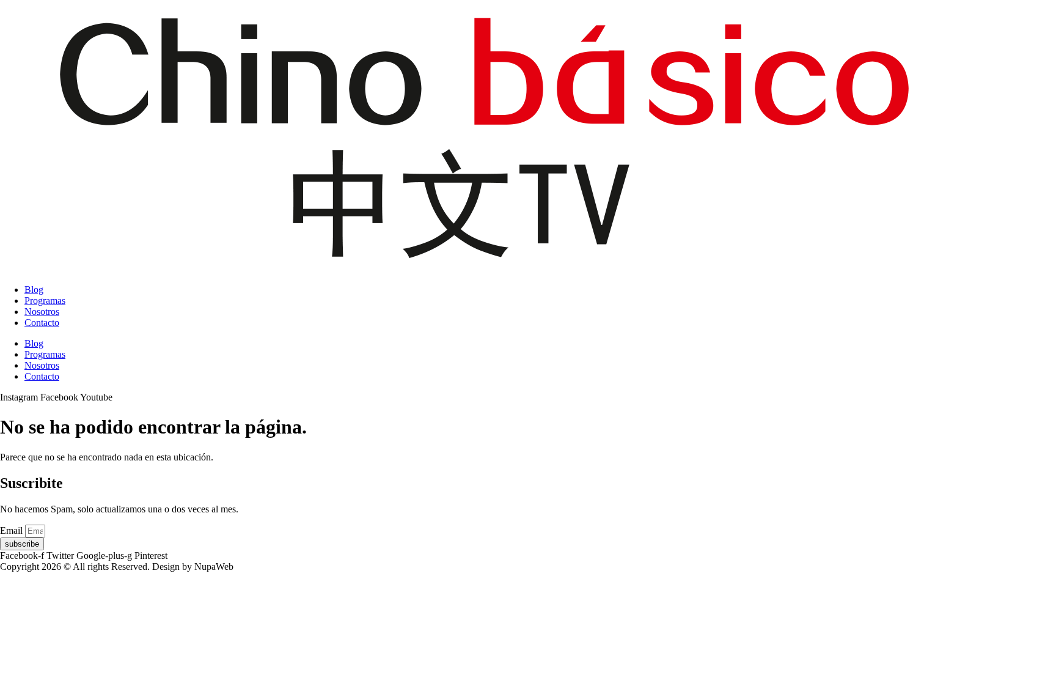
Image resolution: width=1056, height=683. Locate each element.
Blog (33, 289)
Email (12, 530)
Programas (44, 300)
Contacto (41, 322)
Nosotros (41, 311)
